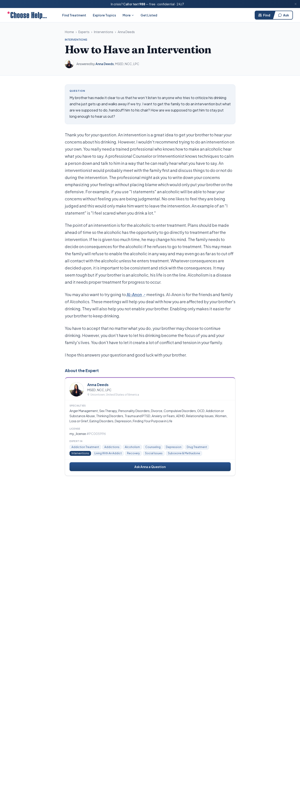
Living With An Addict (108, 453)
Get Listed (149, 15)
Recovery (133, 453)
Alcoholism (132, 447)
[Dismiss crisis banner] (295, 4)
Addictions (111, 447)
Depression (173, 447)
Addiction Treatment (85, 447)
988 (142, 4)
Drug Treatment (197, 447)
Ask (286, 15)
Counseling (153, 447)
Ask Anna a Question (150, 467)
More (127, 15)
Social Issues (154, 453)
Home (69, 32)
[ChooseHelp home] (27, 15)
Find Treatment (74, 15)
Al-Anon (134, 294)
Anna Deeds (126, 32)
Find (266, 15)
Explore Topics (104, 15)
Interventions (103, 32)
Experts (83, 32)
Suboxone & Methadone (184, 453)
